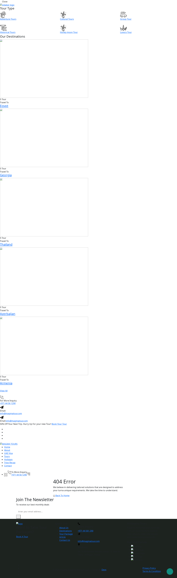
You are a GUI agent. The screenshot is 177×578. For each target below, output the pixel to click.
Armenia (6, 383)
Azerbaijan (7, 314)
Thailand (6, 244)
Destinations (65, 530)
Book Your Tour (59, 424)
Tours (7, 456)
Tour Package (66, 533)
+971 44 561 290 (85, 530)
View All (4, 390)
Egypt (4, 106)
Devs (104, 569)
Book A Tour (22, 536)
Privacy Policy (149, 568)
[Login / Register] (6, 471)
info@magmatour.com (11, 413)
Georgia (6, 175)
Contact (8, 465)
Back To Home (62, 495)
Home (7, 447)
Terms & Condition (152, 571)
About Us (63, 527)
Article (62, 537)
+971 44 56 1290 (8, 403)
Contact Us (64, 540)
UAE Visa (8, 453)
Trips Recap (9, 462)
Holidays (8, 459)
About (7, 450)
